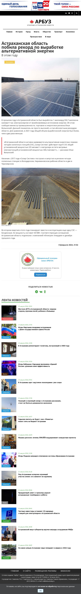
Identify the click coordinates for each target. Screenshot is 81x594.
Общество (47, 32)
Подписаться (40, 274)
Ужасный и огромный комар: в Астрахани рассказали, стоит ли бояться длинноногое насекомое (39, 402)
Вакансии (65, 571)
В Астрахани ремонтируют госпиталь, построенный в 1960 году (43, 346)
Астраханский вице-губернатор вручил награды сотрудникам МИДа (45, 529)
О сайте (27, 571)
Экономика (70, 32)
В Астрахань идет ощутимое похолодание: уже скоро (40, 382)
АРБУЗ (40, 22)
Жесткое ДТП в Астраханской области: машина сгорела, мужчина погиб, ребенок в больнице (37, 310)
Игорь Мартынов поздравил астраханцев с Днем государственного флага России (34, 328)
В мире (48, 36)
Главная (9, 32)
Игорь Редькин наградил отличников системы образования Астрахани (46, 456)
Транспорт (58, 32)
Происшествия (36, 36)
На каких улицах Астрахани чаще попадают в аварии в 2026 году (44, 548)
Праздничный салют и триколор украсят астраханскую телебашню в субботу (34, 494)
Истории (19, 32)
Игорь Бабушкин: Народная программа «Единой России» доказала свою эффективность (37, 365)
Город (28, 32)
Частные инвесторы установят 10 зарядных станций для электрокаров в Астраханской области (39, 512)
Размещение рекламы (45, 571)
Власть (36, 32)
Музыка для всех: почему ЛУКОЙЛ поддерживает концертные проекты (47, 437)
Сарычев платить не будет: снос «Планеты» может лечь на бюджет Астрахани (35, 420)
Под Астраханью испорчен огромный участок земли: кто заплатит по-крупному (35, 475)
